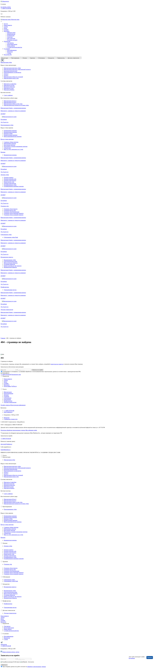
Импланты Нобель (9, 89)
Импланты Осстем (9, 85)
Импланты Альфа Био (10, 84)
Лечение (6, 395)
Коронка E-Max (8, 133)
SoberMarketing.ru (5, 449)
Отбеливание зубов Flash (11, 237)
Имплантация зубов (6, 62)
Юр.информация (12, 50)
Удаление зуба (5, 206)
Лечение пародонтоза (10, 183)
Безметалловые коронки (10, 135)
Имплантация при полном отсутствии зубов (16, 105)
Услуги (6, 23)
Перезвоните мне (16, 374)
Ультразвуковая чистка (10, 290)
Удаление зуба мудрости (10, 209)
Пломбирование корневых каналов (14, 186)
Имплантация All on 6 (10, 102)
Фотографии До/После (10, 386)
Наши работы (11, 46)
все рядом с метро (6, 7)
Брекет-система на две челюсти (12, 265)
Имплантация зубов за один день (13, 103)
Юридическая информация (17, 405)
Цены (5, 28)
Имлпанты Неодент (9, 86)
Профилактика (5, 287)
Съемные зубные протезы (11, 142)
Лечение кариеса (8, 177)
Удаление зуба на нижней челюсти (13, 214)
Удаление (6, 396)
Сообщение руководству (11, 419)
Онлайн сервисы (5, 405)
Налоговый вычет (12, 44)
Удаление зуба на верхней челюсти (13, 213)
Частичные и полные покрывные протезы (15, 146)
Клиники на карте (12, 40)
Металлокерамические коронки (13, 136)
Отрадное (10, 37)
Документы (10, 43)
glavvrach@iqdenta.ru (6, 444)
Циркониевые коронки (10, 130)
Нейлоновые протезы (10, 143)
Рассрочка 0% (8, 54)
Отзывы (6, 29)
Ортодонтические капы (10, 261)
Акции (6, 26)
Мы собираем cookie (31, 430)
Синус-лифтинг (8, 95)
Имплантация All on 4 (10, 101)
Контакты (6, 31)
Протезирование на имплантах (12, 72)
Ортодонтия (7, 399)
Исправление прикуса (7, 257)
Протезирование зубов (7, 125)
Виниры (3, 152)
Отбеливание (7, 398)
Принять (149, 657)
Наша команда (8, 25)
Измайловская (11, 34)
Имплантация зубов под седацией (13, 76)
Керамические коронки (10, 132)
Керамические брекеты (10, 267)
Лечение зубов (5, 174)
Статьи (9, 53)
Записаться (4, 644)
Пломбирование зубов (10, 185)
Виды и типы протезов (7, 139)
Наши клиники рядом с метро (10, 652)
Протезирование (8, 393)
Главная (3, 338)
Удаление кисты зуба (10, 210)
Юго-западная (11, 38)
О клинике (7, 48)
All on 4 (6, 74)
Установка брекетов (9, 264)
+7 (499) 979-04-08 (6, 8)
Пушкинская (10, 35)
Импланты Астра (9, 88)
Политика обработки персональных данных (13, 430)
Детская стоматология (7, 309)
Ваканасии (7, 638)
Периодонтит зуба (9, 182)
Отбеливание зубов (6, 234)
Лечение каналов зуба (10, 179)
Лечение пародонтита (10, 180)
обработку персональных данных (36, 666)
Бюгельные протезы (9, 145)
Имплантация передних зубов (12, 68)
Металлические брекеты (10, 263)
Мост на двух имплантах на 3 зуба (13, 149)
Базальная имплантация (10, 71)
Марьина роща (11, 32)
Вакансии (10, 51)
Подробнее (132, 658)
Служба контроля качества (14, 47)
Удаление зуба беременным (11, 212)
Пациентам (7, 41)
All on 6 (6, 75)
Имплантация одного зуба (11, 78)
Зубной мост (7, 148)
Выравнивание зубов (10, 260)
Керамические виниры (10, 155)
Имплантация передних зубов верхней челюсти (17, 69)
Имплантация (8, 392)
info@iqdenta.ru (8, 412)
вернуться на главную (57, 364)
